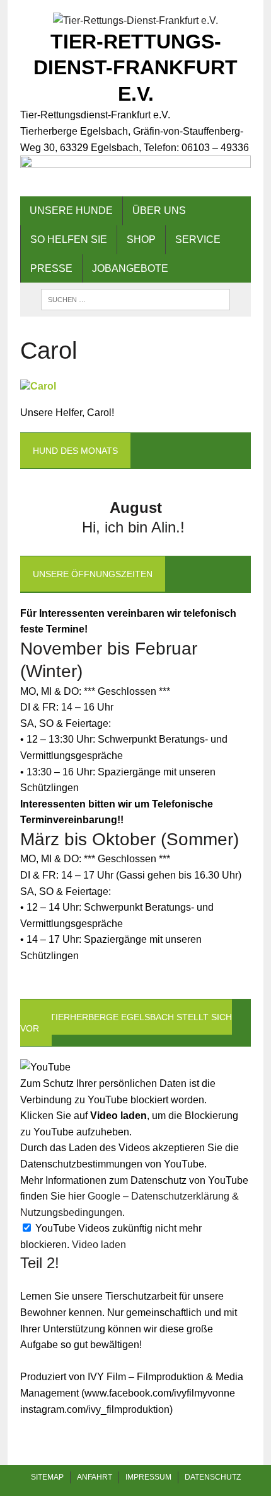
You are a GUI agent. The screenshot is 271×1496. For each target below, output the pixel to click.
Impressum (148, 1477)
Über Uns (159, 210)
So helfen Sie (68, 239)
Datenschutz (213, 1477)
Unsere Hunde (71, 210)
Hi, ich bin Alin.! (135, 527)
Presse (51, 268)
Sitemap (47, 1477)
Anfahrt (94, 1477)
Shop (141, 239)
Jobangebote (130, 268)
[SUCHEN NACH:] (135, 298)
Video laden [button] (99, 1244)
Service (198, 239)
